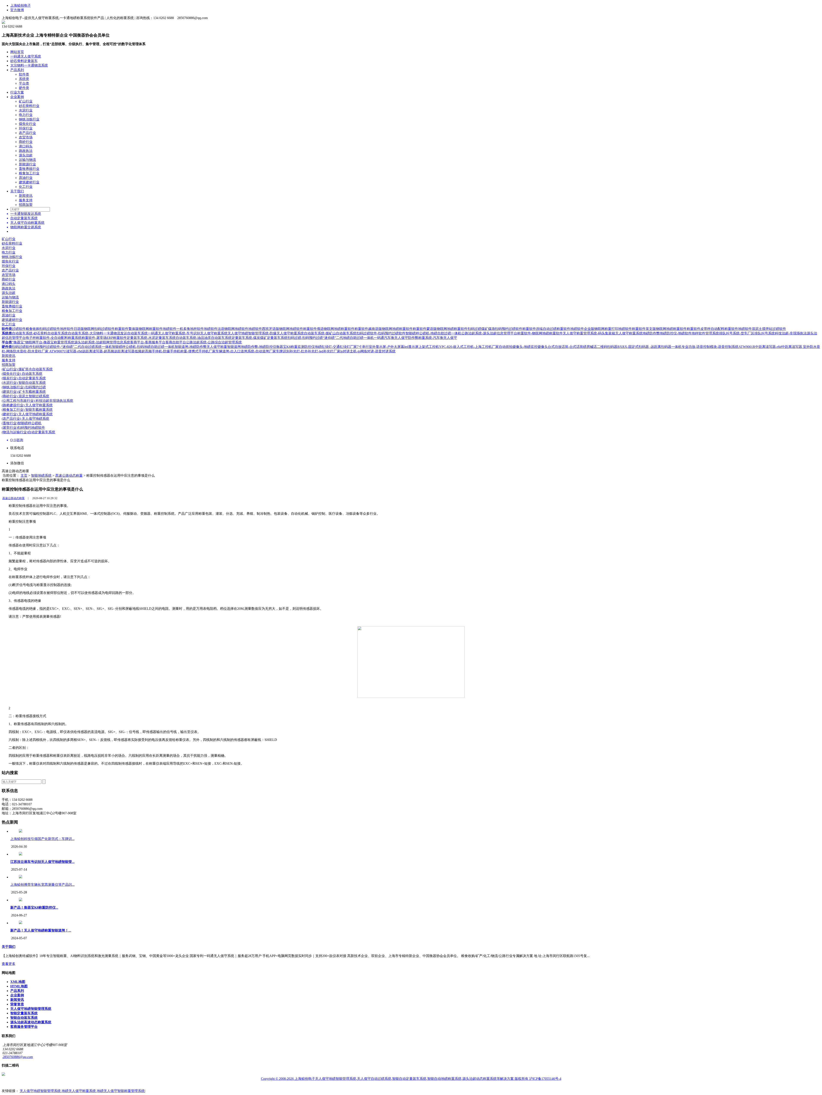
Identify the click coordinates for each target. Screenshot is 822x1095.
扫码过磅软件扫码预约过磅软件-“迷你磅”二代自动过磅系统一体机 (62, 347)
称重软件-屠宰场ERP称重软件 (104, 338)
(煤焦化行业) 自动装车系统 (22, 373)
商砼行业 (26, 142)
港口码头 (26, 146)
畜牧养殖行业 (29, 169)
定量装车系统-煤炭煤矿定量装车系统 (259, 338)
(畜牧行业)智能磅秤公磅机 (22, 423)
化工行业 (26, 186)
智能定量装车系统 (24, 1013)
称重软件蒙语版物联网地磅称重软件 (440, 329)
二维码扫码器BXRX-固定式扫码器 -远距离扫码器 (634, 347)
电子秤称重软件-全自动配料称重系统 (54, 338)
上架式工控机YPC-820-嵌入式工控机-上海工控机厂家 (458, 347)
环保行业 (26, 128)
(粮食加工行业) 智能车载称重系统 (27, 409)
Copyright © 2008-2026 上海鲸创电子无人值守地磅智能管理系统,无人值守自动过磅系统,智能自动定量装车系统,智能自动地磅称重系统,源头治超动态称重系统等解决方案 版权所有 (395, 1078)
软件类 (24, 74)
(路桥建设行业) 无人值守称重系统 (27, 405)
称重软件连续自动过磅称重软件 (546, 329)
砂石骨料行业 (29, 106)
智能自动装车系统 (24, 1017)
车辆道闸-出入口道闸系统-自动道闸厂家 (246, 351)
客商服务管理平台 (24, 1026)
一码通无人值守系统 (25, 56)
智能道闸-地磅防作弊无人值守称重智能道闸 (208, 347)
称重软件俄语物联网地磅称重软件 (328, 329)
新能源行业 (27, 164)
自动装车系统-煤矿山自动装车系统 (330, 333)
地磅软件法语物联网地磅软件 (226, 329)
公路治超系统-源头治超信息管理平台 (489, 333)
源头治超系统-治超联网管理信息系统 (102, 342)
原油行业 (26, 178)
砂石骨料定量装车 (24, 61)
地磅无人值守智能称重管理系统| (121, 1091)
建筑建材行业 (29, 182)
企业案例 (17, 97)
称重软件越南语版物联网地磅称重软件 (383, 329)
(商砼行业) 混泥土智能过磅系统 (25, 396)
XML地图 (17, 982)
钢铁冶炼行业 (29, 119)
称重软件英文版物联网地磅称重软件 (659, 329)
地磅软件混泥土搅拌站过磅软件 (762, 329)
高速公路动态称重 (69, 475)
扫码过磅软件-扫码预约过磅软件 (380, 333)
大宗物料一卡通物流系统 (29, 65)
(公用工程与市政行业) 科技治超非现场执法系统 (37, 400)
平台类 (24, 83)
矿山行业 (26, 101)
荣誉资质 (17, 1004)
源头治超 (26, 155)
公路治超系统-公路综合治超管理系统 (214, 342)
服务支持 (26, 200)
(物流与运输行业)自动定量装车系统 (28, 432)
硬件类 (24, 88)
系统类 (24, 79)
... (42, 862)
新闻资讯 (26, 195)
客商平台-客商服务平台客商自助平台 (158, 342)
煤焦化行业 (27, 124)
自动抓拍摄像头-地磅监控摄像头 (523, 347)
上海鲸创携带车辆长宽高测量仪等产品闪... (42, 884)
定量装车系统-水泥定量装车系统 (151, 338)
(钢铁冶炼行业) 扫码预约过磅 (24, 387)
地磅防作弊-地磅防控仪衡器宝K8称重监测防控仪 (278, 347)
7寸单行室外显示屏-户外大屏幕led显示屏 (387, 347)
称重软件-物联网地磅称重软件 (540, 333)
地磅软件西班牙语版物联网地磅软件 (275, 329)
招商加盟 (26, 204)
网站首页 (17, 52)
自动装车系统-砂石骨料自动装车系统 (40, 333)
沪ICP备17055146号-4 (545, 1078)
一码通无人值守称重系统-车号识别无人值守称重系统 (188, 333)
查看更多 (8, 964)
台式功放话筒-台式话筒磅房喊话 (572, 347)
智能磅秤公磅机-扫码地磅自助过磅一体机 (143, 347)
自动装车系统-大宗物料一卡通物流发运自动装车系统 (108, 333)
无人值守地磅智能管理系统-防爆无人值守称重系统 (266, 333)
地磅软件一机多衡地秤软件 (183, 329)
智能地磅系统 (41, 475)
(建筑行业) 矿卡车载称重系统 (24, 391)
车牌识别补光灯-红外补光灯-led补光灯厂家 (308, 351)
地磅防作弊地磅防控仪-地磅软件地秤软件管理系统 (681, 333)
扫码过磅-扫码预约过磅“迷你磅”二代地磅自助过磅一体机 (330, 338)
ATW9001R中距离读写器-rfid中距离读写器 (771, 347)
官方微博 (17, 10)
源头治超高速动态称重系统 (30, 1022)
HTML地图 (19, 986)
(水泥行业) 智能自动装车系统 (24, 382)
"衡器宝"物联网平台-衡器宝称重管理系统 (43, 342)
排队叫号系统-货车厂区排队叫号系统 (747, 333)
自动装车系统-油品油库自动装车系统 (204, 338)
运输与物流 (27, 160)
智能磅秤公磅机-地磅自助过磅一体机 (433, 333)
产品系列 (17, 70)
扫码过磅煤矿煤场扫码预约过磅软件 (495, 329)
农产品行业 (27, 133)
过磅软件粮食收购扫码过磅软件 (36, 329)
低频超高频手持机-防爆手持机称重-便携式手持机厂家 (175, 351)
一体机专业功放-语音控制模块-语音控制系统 (705, 347)
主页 (24, 475)
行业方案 (17, 92)
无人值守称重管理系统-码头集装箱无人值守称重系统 (603, 333)
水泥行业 (26, 110)
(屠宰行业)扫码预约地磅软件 (23, 427)
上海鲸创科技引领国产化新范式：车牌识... (42, 839)
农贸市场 (26, 137)
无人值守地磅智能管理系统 (30, 1008)
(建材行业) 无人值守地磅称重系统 (27, 414)
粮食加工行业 (29, 173)
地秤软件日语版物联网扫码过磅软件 (87, 329)
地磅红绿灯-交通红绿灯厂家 (336, 347)
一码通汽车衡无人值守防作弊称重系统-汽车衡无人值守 (415, 338)
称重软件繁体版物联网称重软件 (139, 329)
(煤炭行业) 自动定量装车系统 (24, 378)
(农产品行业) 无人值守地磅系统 (25, 418)
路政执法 (26, 151)
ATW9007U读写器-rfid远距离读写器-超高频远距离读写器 (92, 351)
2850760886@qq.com (18, 1057)
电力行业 (26, 115)
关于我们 (17, 191)
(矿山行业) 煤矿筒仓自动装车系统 (27, 369)
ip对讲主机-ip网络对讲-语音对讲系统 (368, 351)
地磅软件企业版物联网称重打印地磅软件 (601, 329)
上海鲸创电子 (20, 5)
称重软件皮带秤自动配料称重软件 (712, 329)
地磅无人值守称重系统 (79, 1091)
